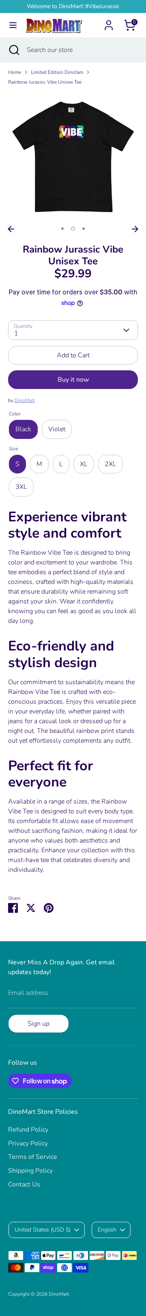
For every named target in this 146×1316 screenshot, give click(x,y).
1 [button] (62, 228)
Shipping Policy (30, 1170)
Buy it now (73, 379)
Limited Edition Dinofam (57, 72)
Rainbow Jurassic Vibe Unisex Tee (45, 82)
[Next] (135, 229)
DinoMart (25, 400)
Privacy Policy (28, 1143)
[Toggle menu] (13, 25)
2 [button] (73, 229)
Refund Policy (28, 1129)
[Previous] (11, 229)
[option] (73, 157)
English (107, 1230)
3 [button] (83, 228)
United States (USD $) (43, 1230)
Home (14, 72)
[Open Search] (13, 49)
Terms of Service (32, 1156)
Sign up (38, 1023)
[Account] (109, 21)
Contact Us (24, 1184)
